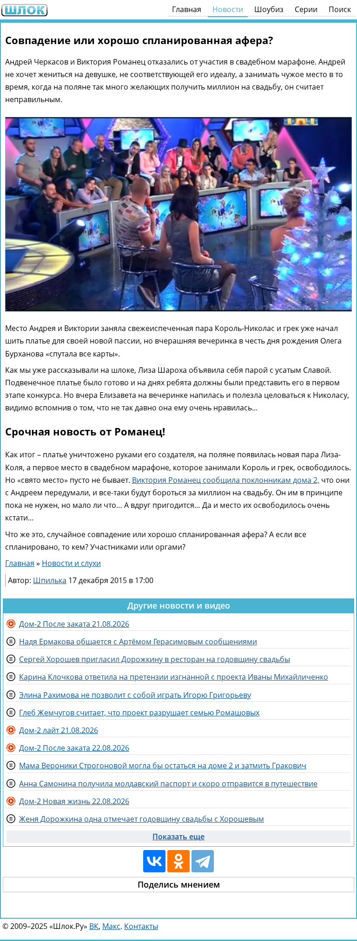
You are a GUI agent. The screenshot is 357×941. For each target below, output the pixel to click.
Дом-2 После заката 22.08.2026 (74, 748)
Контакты (141, 926)
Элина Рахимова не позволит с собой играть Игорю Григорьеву (135, 695)
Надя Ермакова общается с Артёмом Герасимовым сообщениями (138, 641)
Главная (186, 9)
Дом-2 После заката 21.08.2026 (74, 624)
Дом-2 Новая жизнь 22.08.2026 (74, 801)
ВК (94, 926)
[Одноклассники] (178, 861)
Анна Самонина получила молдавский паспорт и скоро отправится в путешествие (168, 784)
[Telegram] (203, 861)
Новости (227, 9)
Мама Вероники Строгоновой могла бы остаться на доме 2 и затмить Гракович (162, 765)
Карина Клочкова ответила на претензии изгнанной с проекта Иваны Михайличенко (173, 677)
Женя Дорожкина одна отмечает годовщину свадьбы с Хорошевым (141, 819)
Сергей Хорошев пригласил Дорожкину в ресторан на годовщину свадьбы (154, 659)
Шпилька (49, 580)
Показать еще (178, 836)
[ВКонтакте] (154, 861)
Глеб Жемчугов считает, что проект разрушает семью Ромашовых (139, 712)
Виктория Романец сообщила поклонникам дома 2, (225, 480)
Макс (111, 926)
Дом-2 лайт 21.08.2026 (58, 730)
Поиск (340, 9)
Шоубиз (269, 9)
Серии (306, 9)
